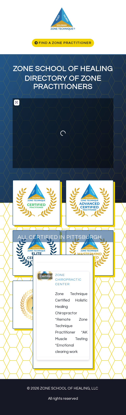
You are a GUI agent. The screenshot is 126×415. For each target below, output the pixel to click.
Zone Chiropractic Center (68, 279)
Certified (46, 276)
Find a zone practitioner (65, 43)
